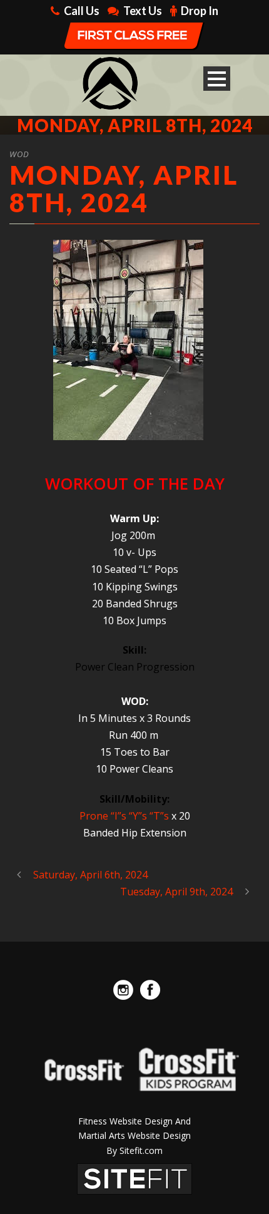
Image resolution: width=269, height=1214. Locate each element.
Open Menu (216, 78)
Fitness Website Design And (134, 1121)
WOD (19, 154)
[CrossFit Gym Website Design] (134, 1178)
